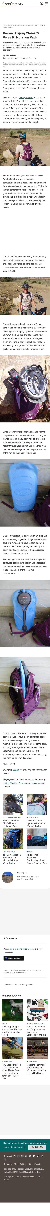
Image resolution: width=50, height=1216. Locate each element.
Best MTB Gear (16, 1172)
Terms (39, 1177)
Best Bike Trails (31, 1168)
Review (10, 28)
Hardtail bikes (32, 1062)
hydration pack (24, 970)
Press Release (7, 1062)
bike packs (14, 970)
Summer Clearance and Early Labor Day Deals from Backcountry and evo (36, 1030)
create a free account (25, 948)
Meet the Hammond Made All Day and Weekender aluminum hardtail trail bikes (37, 1069)
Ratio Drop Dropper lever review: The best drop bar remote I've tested (12, 1030)
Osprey (16, 769)
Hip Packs (30, 852)
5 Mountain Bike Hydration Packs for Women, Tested (36, 823)
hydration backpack (19, 80)
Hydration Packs (33, 817)
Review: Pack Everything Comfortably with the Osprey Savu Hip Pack (37, 859)
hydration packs (20, 973)
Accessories (29, 25)
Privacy (6, 1179)
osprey (32, 970)
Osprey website (26, 97)
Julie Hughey (10, 55)
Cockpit (4, 1023)
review (38, 970)
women (6, 973)
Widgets (37, 1164)
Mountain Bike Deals (32, 1172)
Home (5, 25)
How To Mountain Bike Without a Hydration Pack (11, 823)
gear (11, 973)
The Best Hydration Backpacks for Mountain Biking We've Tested (12, 859)
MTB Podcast (17, 1168)
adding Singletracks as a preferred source (22, 782)
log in (12, 948)
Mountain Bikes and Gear (16, 25)
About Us (18, 1164)
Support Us (27, 1164)
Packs (35, 25)
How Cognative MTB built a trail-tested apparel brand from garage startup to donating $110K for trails (11, 1072)
